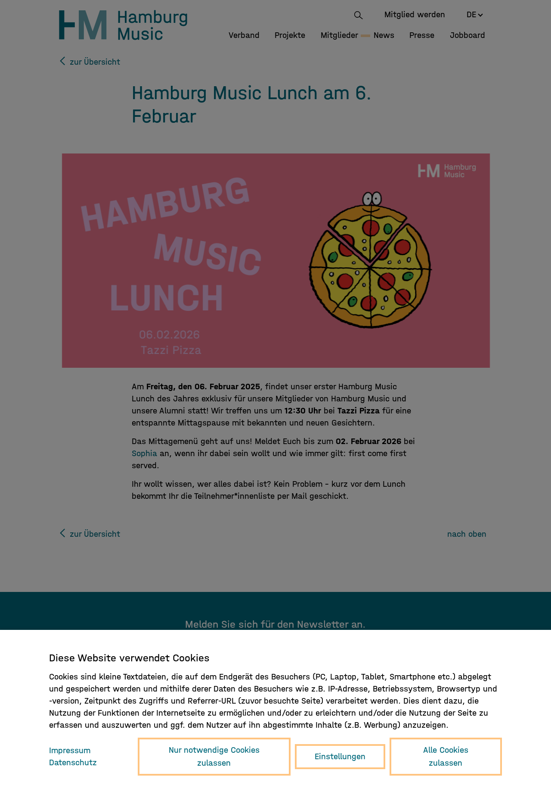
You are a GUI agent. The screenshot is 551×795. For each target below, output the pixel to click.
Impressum (69, 750)
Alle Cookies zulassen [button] (445, 756)
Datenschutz (73, 762)
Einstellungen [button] (340, 756)
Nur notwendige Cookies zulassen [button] (214, 756)
